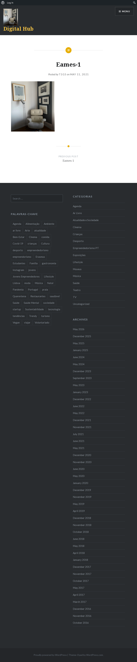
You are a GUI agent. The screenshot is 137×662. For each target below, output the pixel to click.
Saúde (76, 282)
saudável (55, 296)
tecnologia (54, 309)
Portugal (33, 289)
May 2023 (78, 385)
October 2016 (81, 622)
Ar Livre (77, 213)
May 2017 (78, 587)
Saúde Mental (31, 302)
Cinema (77, 227)
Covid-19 (18, 243)
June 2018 (78, 538)
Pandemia (18, 289)
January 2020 (80, 482)
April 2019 (79, 510)
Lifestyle (78, 262)
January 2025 (80, 350)
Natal (50, 282)
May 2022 (78, 413)
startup (17, 309)
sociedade (48, 302)
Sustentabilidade (34, 309)
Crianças (78, 234)
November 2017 (82, 573)
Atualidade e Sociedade (86, 220)
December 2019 (82, 489)
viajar (27, 322)
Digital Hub (18, 28)
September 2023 (82, 378)
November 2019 (82, 496)
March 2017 (80, 601)
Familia (34, 263)
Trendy (33, 315)
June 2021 (78, 440)
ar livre (17, 230)
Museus (77, 269)
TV (74, 297)
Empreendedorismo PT (86, 248)
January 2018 (80, 559)
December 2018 (82, 517)
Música (77, 275)
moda (27, 282)
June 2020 (78, 468)
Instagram (18, 269)
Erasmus (40, 256)
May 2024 (78, 364)
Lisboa (16, 282)
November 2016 (82, 615)
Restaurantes (37, 296)
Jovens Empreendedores (26, 276)
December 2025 (82, 336)
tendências (19, 315)
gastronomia (49, 263)
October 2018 (81, 531)
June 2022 (78, 406)
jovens (32, 269)
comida (45, 236)
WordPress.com (94, 654)
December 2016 (82, 608)
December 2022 (82, 399)
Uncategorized (81, 303)
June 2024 (78, 357)
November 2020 (82, 462)
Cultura (45, 243)
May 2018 (78, 545)
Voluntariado (42, 322)
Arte (27, 230)
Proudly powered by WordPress (50, 654)
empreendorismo (22, 256)
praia (45, 289)
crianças (32, 243)
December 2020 (82, 455)
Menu (126, 11)
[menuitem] (3, 2)
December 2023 (82, 371)
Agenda (77, 206)
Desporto (78, 240)
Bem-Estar (19, 236)
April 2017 (79, 594)
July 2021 (78, 434)
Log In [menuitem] (10, 2)
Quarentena (19, 296)
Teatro (77, 290)
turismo (45, 315)
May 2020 (78, 475)
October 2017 (81, 580)
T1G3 (62, 74)
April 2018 (79, 552)
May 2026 (78, 329)
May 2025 (78, 343)
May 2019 (78, 503)
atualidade (40, 230)
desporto (18, 250)
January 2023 (80, 392)
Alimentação (32, 223)
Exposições (79, 255)
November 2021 (82, 427)
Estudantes (19, 263)
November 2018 (82, 524)
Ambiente (49, 223)
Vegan (16, 322)
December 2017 (82, 566)
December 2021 (82, 420)
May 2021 (78, 447)
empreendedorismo (37, 250)
